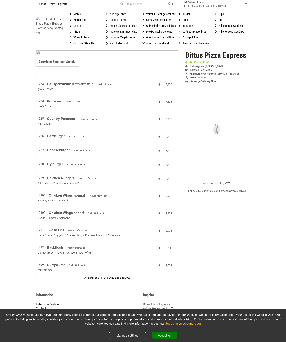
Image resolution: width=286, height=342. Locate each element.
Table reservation (47, 304)
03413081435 (198, 77)
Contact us (43, 308)
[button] (172, 3)
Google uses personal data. (183, 323)
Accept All (164, 335)
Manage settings (127, 335)
